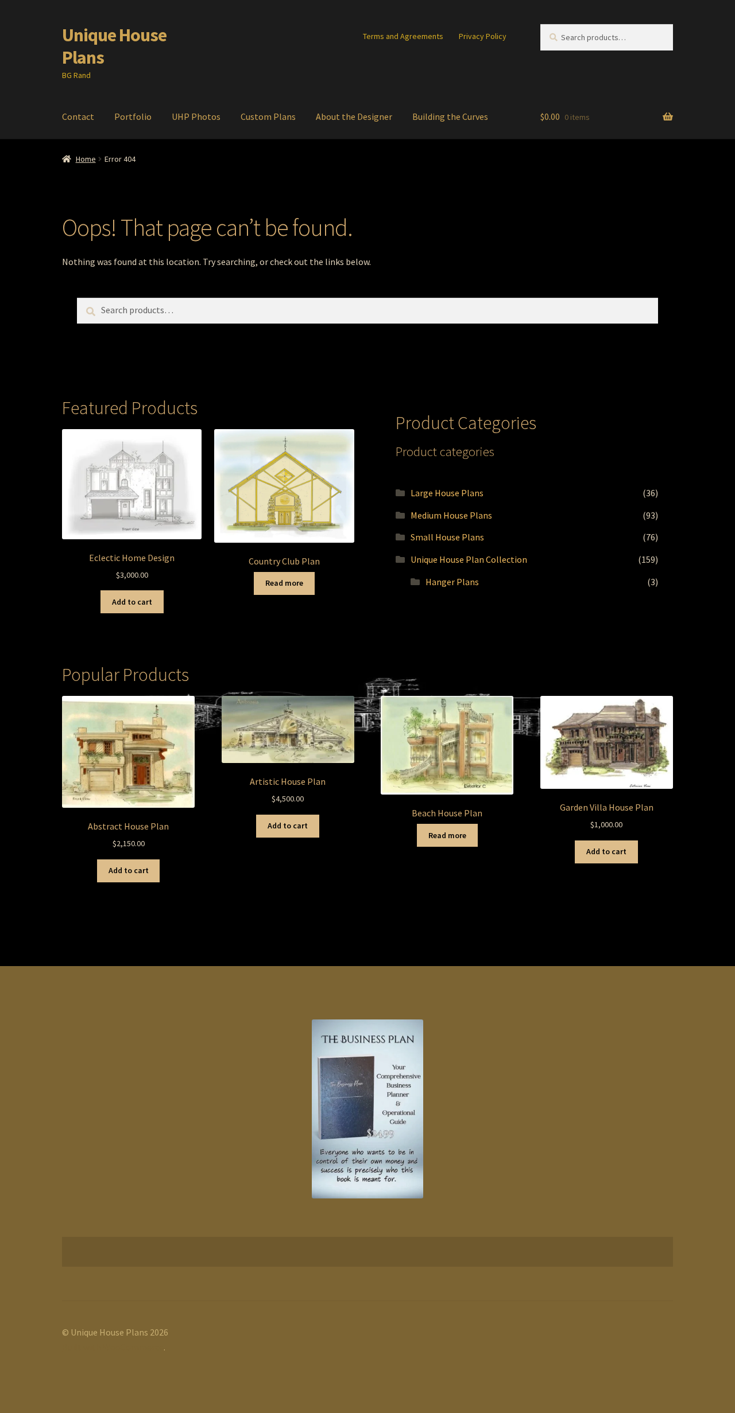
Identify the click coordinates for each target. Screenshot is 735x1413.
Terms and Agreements (403, 36)
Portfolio (133, 116)
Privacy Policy (482, 36)
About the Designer (354, 116)
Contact (78, 116)
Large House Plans (447, 493)
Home (86, 159)
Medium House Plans (451, 515)
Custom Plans (268, 116)
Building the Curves (450, 116)
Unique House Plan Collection (469, 559)
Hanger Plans (452, 581)
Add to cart (132, 602)
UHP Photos (196, 116)
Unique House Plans (114, 46)
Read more (284, 583)
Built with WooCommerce (113, 1347)
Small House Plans (447, 537)
